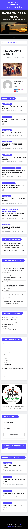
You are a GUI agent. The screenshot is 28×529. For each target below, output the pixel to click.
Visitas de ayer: (8, 352)
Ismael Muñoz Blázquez (10, 57)
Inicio (3, 42)
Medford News (10, 526)
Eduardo (6, 321)
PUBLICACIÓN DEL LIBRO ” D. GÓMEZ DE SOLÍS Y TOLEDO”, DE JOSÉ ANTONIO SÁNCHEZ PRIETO (14, 277)
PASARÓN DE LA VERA (14, 15)
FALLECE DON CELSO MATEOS (13, 133)
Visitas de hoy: (7, 348)
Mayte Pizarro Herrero (9, 322)
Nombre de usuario (8, 422)
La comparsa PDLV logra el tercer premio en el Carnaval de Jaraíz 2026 (13, 172)
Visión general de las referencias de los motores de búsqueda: (13, 369)
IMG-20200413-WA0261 (11, 42)
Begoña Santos (7, 324)
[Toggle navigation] (14, 37)
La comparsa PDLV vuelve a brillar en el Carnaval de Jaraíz (14, 186)
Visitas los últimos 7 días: (10, 356)
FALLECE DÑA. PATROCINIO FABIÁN (13, 243)
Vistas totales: (7, 360)
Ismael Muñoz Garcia (9, 110)
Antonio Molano (7, 328)
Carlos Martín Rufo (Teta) (10, 330)
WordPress (23, 524)
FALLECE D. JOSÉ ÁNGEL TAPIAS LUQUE (13, 245)
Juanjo (5, 326)
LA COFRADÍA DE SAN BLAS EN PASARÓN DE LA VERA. (13, 215)
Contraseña (7, 428)
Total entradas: (8, 374)
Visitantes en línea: (9, 344)
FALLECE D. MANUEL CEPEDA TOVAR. (13, 249)
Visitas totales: (7, 364)
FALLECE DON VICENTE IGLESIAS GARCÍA (14, 250)
